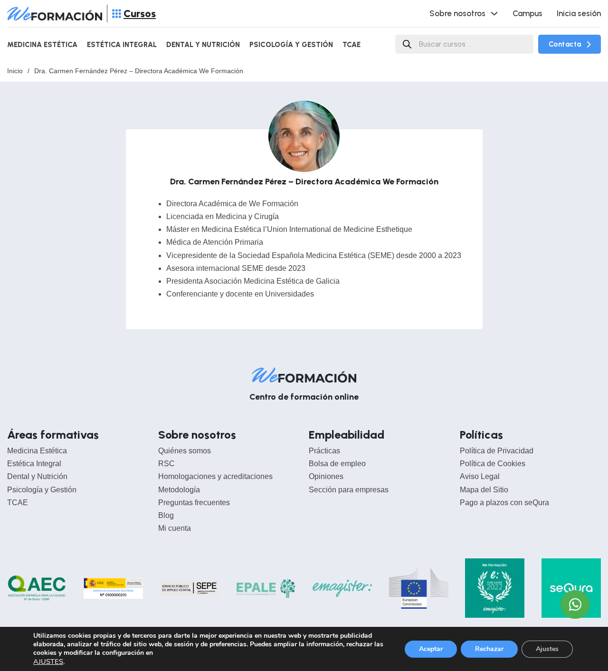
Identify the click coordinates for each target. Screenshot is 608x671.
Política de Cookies (492, 464)
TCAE (351, 44)
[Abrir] (116, 13)
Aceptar (431, 648)
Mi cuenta (174, 528)
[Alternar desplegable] (494, 14)
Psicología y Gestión (291, 44)
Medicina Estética (42, 44)
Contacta (565, 44)
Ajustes (547, 648)
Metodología (179, 490)
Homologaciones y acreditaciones (215, 476)
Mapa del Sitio (484, 490)
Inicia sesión (579, 13)
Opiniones (326, 476)
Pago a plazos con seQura (504, 502)
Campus (527, 13)
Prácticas (324, 451)
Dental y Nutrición (203, 44)
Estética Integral (122, 44)
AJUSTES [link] (48, 661)
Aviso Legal (480, 476)
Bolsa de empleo (337, 464)
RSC (166, 464)
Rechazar (489, 648)
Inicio (15, 71)
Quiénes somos (184, 451)
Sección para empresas (349, 490)
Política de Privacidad (496, 451)
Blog (166, 515)
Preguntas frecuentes (194, 502)
